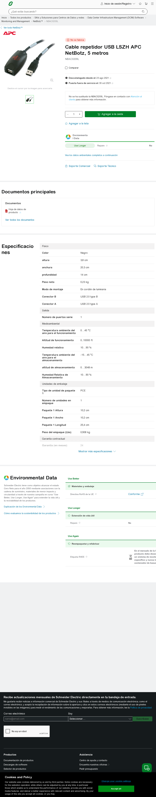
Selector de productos (15, 769)
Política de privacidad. (141, 707)
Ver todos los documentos (19, 219)
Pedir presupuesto (89, 769)
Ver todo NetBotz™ (13, 27)
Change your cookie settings (116, 781)
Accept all (116, 789)
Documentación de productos (19, 760)
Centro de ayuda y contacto (93, 760)
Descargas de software (15, 764)
